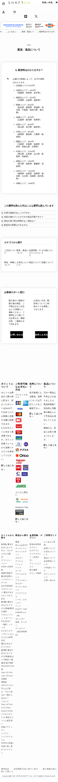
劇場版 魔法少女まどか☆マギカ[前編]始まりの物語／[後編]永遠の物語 (7, 656)
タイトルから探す (7, 536)
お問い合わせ (49, 580)
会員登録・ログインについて (35, 252)
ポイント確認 (35, 573)
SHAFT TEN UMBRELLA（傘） (21, 612)
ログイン (33, 547)
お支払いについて (22, 263)
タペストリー (21, 548)
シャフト (5, 733)
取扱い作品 (47, 2)
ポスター (19, 558)
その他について (47, 251)
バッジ (18, 606)
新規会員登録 (35, 544)
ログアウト (34, 551)
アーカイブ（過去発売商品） (21, 631)
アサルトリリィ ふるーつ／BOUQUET (7, 618)
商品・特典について (10, 263)
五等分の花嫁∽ (7, 743)
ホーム (2, 32)
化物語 (4, 679)
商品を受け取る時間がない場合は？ (20, 221)
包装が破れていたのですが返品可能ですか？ (24, 217)
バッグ (18, 567)
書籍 (17, 542)
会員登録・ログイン (36, 536)
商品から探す (21, 535)
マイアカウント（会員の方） (35, 557)
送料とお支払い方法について (41, 335)
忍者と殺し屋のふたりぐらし (7, 749)
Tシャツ (18, 564)
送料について (49, 548)
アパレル (19, 561)
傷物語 (4, 682)
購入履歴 (33, 570)
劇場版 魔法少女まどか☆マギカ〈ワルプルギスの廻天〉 (7, 550)
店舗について (47, 262)
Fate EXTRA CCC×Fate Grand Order (7, 707)
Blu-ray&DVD (21, 545)
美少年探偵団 (7, 586)
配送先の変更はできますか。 (17, 225)
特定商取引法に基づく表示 (26, 769)
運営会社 (5, 769)
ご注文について (10, 251)
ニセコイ (5, 701)
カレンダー (20, 619)
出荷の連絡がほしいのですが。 (18, 213)
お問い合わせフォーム (16, 335)
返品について (49, 558)
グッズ (18, 571)
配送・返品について (22, 251)
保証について (35, 262)
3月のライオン (7, 685)
